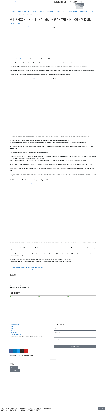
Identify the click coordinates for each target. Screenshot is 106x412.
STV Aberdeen (21, 58)
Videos (58, 11)
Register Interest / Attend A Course (68, 1)
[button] (12, 286)
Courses (34, 11)
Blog (64, 11)
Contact (92, 11)
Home (13, 11)
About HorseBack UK (23, 11)
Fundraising (50, 11)
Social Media (83, 11)
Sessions (42, 11)
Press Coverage (73, 11)
